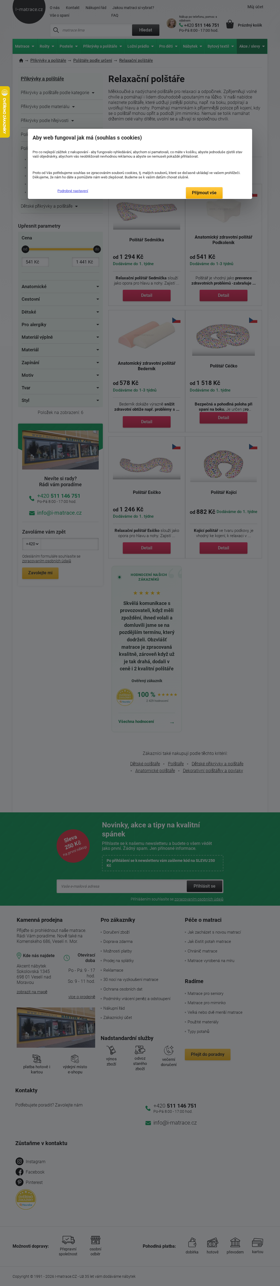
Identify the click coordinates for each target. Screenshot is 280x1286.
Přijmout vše (204, 192)
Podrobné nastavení (72, 191)
